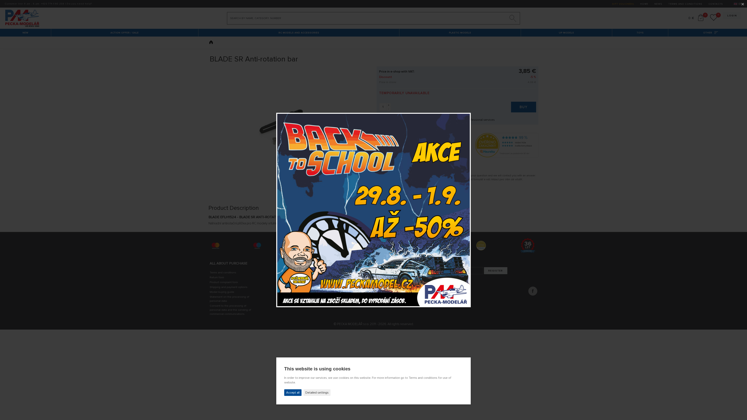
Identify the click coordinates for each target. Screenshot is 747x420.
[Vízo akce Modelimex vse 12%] (373, 210)
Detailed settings (317, 393)
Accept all (293, 393)
